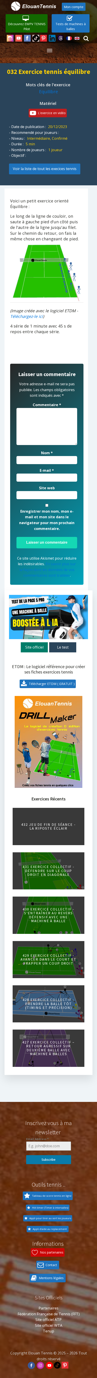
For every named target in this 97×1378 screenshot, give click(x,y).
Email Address (37, 1139)
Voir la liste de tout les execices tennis (44, 168)
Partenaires (48, 1308)
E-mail (47, 470)
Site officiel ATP (48, 1319)
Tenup (48, 1331)
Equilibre (48, 92)
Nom (47, 452)
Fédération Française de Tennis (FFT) (49, 1314)
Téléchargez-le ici (26, 316)
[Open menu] (49, 50)
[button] (27, 23)
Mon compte (73, 6)
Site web (47, 487)
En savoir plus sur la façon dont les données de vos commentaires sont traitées (47, 569)
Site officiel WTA (48, 1325)
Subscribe (48, 1159)
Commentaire (47, 404)
